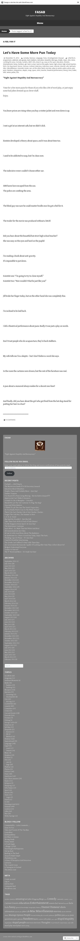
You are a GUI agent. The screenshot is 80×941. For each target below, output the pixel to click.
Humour (32, 58)
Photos (7, 769)
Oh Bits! (7, 758)
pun (73, 68)
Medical (9, 737)
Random (10, 70)
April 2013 (8, 627)
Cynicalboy (8, 832)
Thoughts (45, 922)
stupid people (19, 922)
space (34, 70)
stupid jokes (8, 923)
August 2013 (9, 617)
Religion (8, 783)
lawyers (9, 751)
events (52, 903)
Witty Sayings (10, 816)
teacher (43, 70)
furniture (21, 64)
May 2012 (8, 652)
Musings (12, 915)
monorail (21, 68)
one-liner (48, 68)
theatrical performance (54, 70)
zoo (17, 72)
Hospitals (8, 730)
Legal (7, 746)
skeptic (24, 70)
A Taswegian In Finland (13, 867)
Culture (70, 899)
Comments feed (10, 886)
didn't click (31, 62)
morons (57, 911)
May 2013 (8, 624)
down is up (39, 62)
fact (56, 903)
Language (39, 58)
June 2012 (8, 650)
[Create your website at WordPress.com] (40, 2)
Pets (6, 760)
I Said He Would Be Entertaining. (16, 540)
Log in (7, 882)
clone (73, 60)
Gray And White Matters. (13, 505)
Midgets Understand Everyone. (16, 547)
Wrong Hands (9, 839)
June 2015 (8, 566)
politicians (51, 915)
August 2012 (9, 645)
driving (9, 702)
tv (5, 802)
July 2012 (8, 648)
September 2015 (10, 561)
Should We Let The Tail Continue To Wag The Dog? (23, 503)
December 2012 (10, 636)
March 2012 (9, 657)
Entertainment (8, 64)
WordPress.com (10, 889)
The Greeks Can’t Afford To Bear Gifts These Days (22, 543)
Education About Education (14, 489)
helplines (8, 725)
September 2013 (10, 615)
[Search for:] (14, 666)
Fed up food (9, 851)
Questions (8, 776)
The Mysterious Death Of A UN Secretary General (22, 487)
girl (26, 64)
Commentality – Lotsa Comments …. (17, 825)
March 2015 (9, 573)
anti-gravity (22, 60)
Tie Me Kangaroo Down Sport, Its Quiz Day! (20, 524)
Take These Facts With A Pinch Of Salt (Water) (21, 522)
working (27, 925)
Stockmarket (10, 697)
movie (26, 68)
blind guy (54, 60)
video (7, 811)
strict (38, 70)
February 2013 (10, 631)
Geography (32, 907)
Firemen (8, 718)
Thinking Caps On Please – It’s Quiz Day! (19, 538)
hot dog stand (12, 66)
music (6, 915)
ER (7, 734)
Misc (4, 68)
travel (7, 800)
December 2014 (10, 580)
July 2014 (8, 592)
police (65, 68)
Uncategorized (52, 58)
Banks (7, 683)
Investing (9, 695)
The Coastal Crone (11, 865)
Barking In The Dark (12, 853)
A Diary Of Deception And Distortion (18, 860)
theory (65, 70)
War (6, 814)
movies (68, 912)
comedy (26, 58)
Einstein (66, 62)
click (69, 60)
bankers (9, 685)
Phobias (7, 767)
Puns (45, 58)
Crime (7, 711)
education (60, 62)
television (30, 923)
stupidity (69, 918)
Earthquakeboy (10, 835)
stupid (61, 918)
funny (15, 64)
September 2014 (10, 587)
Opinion (20, 915)
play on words (57, 68)
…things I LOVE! (10, 846)
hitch (4, 66)
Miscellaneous (12, 68)
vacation (8, 809)
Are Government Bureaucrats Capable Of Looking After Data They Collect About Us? (35, 545)
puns (4, 70)
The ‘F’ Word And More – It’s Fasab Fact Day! (20, 552)
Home (4, 31)
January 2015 (9, 578)
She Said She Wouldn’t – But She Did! (18, 519)
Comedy (18, 62)
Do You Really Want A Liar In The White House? (22, 510)
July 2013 (8, 620)
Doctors (9, 732)
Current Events (10, 713)
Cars (6, 699)
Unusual (61, 58)
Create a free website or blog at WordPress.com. (17, 937)
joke (21, 911)
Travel (52, 923)
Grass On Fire (9, 828)
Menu (40, 23)
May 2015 (8, 568)
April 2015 (8, 571)
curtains (25, 62)
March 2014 (9, 601)
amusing (20, 899)
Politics (7, 772)
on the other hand (38, 68)
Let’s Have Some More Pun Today (29, 52)
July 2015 (8, 564)
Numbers (8, 755)
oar (30, 68)
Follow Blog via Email (16, 461)
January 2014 (9, 606)
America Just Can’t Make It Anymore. (18, 498)
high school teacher (69, 64)
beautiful (48, 60)
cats (7, 762)
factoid (61, 903)
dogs (8, 765)
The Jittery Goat (10, 870)
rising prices (18, 70)
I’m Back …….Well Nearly (13, 484)
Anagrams (8, 678)
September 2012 (10, 643)
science (41, 919)
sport (56, 919)
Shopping (8, 786)
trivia (56, 923)
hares (51, 64)
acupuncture (7, 60)
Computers (8, 709)
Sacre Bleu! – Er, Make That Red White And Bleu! (22, 529)
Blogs (41, 899)
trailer (74, 70)
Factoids (8, 716)
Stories (7, 793)
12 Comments (10, 420)
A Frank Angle (10, 844)
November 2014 (10, 582)
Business (8, 692)
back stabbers (32, 60)
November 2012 (10, 638)
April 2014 (8, 599)
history (38, 907)
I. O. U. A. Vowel (10, 517)
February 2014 (10, 603)
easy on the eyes (50, 62)
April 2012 (8, 655)
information (9, 911)
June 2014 (8, 594)
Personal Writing (35, 915)
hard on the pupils (43, 64)
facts (71, 903)
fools (7, 907)
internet (56, 66)
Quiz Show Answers (12, 779)
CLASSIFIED (9, 704)
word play (8, 926)
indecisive (38, 66)
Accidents (8, 676)
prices (69, 68)
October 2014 (9, 585)
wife (4, 72)
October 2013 (9, 613)
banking (9, 687)
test (35, 923)
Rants (7, 781)
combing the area (9, 62)
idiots (63, 907)
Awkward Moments (11, 681)
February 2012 (10, 659)
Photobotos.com (10, 858)
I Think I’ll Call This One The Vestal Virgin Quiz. (22, 508)
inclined (31, 66)
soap (29, 70)
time (70, 70)
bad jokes (40, 60)
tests (39, 923)
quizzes (20, 919)
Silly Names (9, 788)
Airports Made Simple (12, 856)
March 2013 (9, 629)
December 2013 (10, 608)
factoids (66, 903)
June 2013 (8, 622)
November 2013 (10, 610)
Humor (20, 66)
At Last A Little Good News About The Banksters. (22, 533)
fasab (40, 12)
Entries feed (9, 884)
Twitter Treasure (11, 494)
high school (58, 64)
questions (9, 919)
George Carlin (10, 723)
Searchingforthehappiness (14, 849)
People (27, 915)
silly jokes (47, 919)
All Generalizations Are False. (15, 531)
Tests (6, 795)
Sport (7, 790)
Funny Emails (9, 842)
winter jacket (11, 72)
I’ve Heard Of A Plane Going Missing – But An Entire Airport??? (27, 496)
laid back (72, 66)
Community (60, 899)
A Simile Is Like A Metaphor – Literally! (19, 501)
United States (63, 923)
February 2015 (10, 575)
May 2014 (8, 596)
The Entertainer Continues (14, 526)
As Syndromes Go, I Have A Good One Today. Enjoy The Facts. (26, 536)
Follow (9, 473)
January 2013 (9, 634)
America (12, 899)
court (8, 748)
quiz (15, 919)
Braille (60, 60)
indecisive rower (47, 66)
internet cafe (64, 66)
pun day (67, 915)
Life (28, 911)
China (45, 899)
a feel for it (71, 58)
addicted (15, 60)
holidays (8, 727)
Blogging (35, 899)
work (23, 926)
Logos (8, 797)
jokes (24, 911)
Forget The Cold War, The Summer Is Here (20, 515)
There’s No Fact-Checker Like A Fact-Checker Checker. (24, 512)
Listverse (8, 863)
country (66, 899)
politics (58, 915)
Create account (10, 879)
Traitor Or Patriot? (11, 550)
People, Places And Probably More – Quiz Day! (21, 491)
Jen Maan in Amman (12, 837)
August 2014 (9, 589)
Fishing (7, 720)
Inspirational (9, 741)
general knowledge (22, 907)
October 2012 (9, 641)
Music (7, 753)
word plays (17, 926)
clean (65, 60)
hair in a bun (32, 64)
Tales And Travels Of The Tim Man (17, 830)
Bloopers (8, 690)
